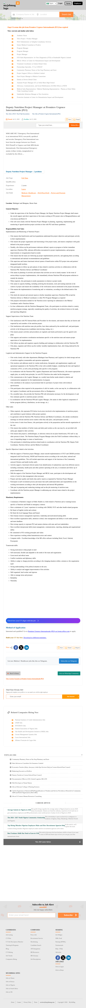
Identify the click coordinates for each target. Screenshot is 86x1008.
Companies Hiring (11, 959)
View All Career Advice (43, 842)
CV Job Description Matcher (14, 942)
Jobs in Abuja (59, 970)
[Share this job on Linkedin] (26, 647)
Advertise (58, 952)
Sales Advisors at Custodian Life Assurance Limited (27, 763)
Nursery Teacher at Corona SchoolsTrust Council (27, 775)
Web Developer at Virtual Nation (22, 783)
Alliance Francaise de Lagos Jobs (25, 740)
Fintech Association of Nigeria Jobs (26, 729)
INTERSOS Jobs (20, 726)
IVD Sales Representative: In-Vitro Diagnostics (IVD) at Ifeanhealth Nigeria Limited (44, 57)
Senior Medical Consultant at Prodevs (29, 45)
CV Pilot (8, 938)
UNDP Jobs (18, 723)
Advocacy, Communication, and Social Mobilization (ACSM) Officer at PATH (42, 86)
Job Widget (58, 935)
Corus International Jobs (22, 737)
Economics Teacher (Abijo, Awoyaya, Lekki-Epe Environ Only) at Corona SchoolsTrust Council (41, 767)
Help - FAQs (59, 949)
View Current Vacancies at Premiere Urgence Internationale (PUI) (25, 679)
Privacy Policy (27, 1002)
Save (69, 119)
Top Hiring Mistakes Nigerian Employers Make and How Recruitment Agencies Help (36, 825)
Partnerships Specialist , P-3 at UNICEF (29, 67)
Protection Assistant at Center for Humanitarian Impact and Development (40, 97)
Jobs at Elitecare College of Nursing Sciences (25, 787)
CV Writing (9, 952)
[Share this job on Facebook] (15, 647)
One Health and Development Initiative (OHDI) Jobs (31, 731)
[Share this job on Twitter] (21, 647)
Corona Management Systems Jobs (26, 734)
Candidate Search (36, 945)
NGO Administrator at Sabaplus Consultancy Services (34, 42)
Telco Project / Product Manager (27, 39)
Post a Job (34, 935)
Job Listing (9, 935)
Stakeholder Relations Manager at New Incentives (32, 94)
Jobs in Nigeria (10, 985)
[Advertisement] (61, 147)
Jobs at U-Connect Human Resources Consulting (27, 796)
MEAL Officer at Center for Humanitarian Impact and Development (38, 61)
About (12, 1002)
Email (78, 119)
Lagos (24, 189)
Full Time (25, 178)
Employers (77, 3)
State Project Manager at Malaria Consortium (31, 76)
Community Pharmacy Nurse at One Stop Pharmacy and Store (36, 70)
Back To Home (14, 673)
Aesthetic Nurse (22, 35)
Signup (68, 3)
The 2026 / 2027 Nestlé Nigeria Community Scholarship (26, 817)
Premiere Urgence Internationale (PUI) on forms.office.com (49, 631)
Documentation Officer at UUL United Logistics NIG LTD (29, 779)
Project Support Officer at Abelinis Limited (31, 73)
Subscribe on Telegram (69, 661)
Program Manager (22, 48)
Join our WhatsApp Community (69, 673)
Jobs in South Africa (12, 988)
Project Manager (22, 54)
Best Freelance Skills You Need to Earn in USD (23, 833)
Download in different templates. (35, 638)
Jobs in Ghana (10, 978)
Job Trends (9, 956)
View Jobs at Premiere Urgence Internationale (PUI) (46, 114)
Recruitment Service (37, 938)
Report (77, 648)
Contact (19, 1002)
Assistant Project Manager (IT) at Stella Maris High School (36, 83)
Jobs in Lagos (59, 966)
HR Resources (35, 952)
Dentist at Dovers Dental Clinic (27, 79)
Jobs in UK (9, 992)
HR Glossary (34, 956)
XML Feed (58, 938)
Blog (7, 949)
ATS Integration (35, 949)
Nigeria (51, 3)
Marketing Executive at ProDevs (22, 771)
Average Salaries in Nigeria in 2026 (19, 810)
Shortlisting (34, 942)
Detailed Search (16, 18)
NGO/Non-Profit (43, 193)
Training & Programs (12, 945)
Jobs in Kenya (10, 981)
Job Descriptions (36, 959)
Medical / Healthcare (29, 193)
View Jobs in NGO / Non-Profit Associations (18, 114)
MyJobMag (72, 1002)
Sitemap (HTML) (60, 942)
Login (60, 3)
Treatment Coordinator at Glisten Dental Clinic (32, 64)
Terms (35, 1002)
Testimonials (59, 945)
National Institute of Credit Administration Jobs (30, 720)
